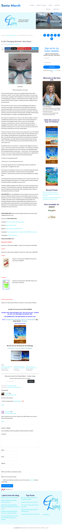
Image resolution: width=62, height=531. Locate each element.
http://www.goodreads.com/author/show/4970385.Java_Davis (22, 232)
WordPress (43, 527)
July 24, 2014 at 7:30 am (10, 413)
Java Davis (7, 411)
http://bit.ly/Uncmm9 (11, 225)
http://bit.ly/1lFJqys (12, 235)
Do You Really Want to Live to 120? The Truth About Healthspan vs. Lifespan (9, 517)
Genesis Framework (36, 527)
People (14, 385)
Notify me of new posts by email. (8, 476)
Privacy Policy (46, 514)
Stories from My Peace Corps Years (50, 192)
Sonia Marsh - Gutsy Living (11, 5)
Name (3, 450)
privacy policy (54, 70)
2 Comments (17, 44)
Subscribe (31, 381)
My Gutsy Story (9, 385)
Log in (47, 527)
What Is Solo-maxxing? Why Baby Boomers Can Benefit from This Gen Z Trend (10, 506)
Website (3, 463)
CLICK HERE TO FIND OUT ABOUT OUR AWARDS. (20, 348)
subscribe (32, 480)
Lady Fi (7, 393)
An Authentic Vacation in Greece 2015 (30, 514)
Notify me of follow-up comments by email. (11, 471)
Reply (2, 405)
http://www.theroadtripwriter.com (14, 228)
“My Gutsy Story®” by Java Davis (14, 387)
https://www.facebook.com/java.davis (15, 222)
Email (2, 456)
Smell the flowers (17, 401)
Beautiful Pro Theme (26, 527)
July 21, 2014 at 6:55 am (10, 395)
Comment (3, 434)
